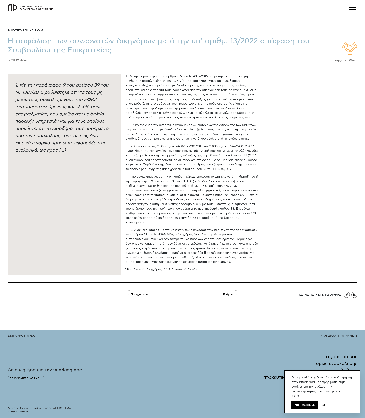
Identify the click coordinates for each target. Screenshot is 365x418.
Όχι (323, 404)
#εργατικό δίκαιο (346, 60)
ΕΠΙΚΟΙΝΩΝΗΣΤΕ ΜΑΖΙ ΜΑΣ (24, 378)
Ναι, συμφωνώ (304, 404)
